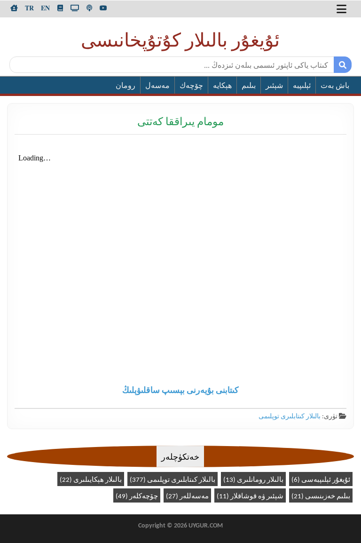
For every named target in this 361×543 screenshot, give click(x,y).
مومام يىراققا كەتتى (180, 122)
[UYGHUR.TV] (74, 8)
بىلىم (249, 86)
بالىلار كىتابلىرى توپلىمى (290, 416)
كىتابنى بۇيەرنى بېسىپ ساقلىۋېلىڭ (180, 390)
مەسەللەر (187, 496)
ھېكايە (222, 86)
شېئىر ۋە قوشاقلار (250, 496)
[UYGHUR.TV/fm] (89, 8)
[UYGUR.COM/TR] (29, 8)
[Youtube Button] (103, 8)
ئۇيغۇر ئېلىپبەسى (320, 480)
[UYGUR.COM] (14, 8)
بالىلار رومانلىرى (253, 480)
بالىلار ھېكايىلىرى (91, 480)
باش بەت (335, 86)
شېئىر (274, 86)
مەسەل (157, 86)
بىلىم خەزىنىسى (320, 496)
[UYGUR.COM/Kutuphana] (60, 8)
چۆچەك (191, 86)
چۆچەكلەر (137, 496)
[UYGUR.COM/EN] (45, 8)
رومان (125, 86)
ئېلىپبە (302, 86)
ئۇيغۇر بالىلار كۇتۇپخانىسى (180, 41)
